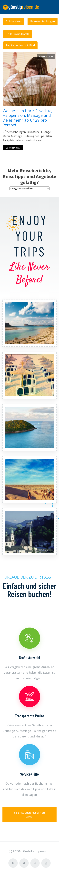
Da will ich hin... (13, 147)
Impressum (42, 851)
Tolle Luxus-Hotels (17, 34)
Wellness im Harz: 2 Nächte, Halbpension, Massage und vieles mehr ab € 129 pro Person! (27, 117)
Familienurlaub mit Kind (20, 45)
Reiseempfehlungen (42, 21)
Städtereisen (13, 21)
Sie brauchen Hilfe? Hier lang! (29, 814)
